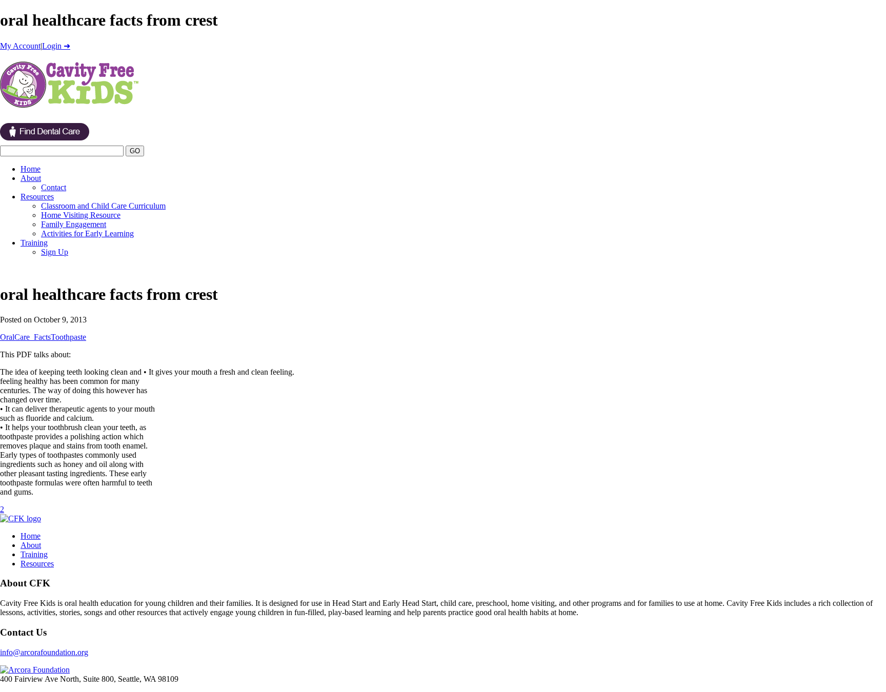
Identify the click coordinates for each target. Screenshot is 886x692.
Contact (53, 187)
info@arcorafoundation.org (44, 652)
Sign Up (54, 252)
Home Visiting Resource (80, 215)
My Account (20, 46)
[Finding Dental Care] (44, 140)
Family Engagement (73, 224)
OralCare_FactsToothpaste (43, 337)
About (31, 178)
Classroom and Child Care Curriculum (103, 205)
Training (34, 242)
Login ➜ (56, 46)
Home (31, 169)
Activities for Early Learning (87, 233)
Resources (37, 196)
